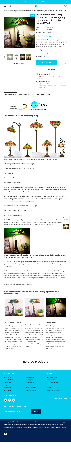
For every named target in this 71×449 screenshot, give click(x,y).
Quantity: (39, 50)
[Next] (32, 33)
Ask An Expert (20, 63)
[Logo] (36, 6)
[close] (66, 2)
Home (6, 11)
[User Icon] (60, 6)
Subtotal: (39, 57)
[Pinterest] (9, 400)
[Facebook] (5, 400)
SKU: (37, 29)
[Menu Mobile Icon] (5, 6)
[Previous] (6, 33)
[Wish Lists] (60, 63)
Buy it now (52, 69)
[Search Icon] (11, 6)
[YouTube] (13, 400)
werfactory (50, 27)
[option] (19, 32)
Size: (37, 27)
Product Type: (40, 32)
